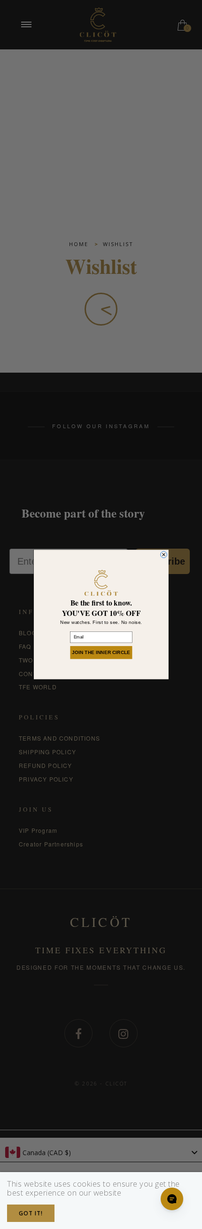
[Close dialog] (163, 554)
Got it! (31, 1213)
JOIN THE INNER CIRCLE (101, 652)
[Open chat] (172, 1199)
